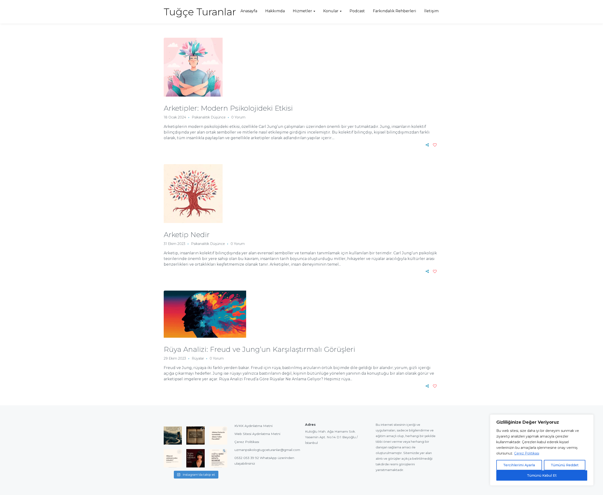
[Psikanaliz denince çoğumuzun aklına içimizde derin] (195, 435)
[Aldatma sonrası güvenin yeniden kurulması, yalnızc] (218, 435)
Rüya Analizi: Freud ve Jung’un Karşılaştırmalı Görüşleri (259, 349)
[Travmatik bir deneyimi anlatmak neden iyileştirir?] (173, 458)
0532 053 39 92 (246, 458)
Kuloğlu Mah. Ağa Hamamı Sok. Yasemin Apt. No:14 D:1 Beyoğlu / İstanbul (331, 437)
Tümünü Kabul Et (542, 475)
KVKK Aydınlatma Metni (253, 426)
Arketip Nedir (187, 234)
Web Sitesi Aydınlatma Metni (257, 434)
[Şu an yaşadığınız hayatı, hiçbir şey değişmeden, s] (173, 435)
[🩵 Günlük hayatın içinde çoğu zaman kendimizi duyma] (218, 458)
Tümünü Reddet (565, 465)
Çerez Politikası (526, 453)
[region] (542, 450)
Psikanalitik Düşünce (209, 117)
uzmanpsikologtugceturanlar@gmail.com (267, 450)
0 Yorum (238, 117)
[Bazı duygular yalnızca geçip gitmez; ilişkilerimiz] (195, 458)
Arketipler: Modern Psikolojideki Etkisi (228, 108)
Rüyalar (198, 358)
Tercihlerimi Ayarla (519, 465)
